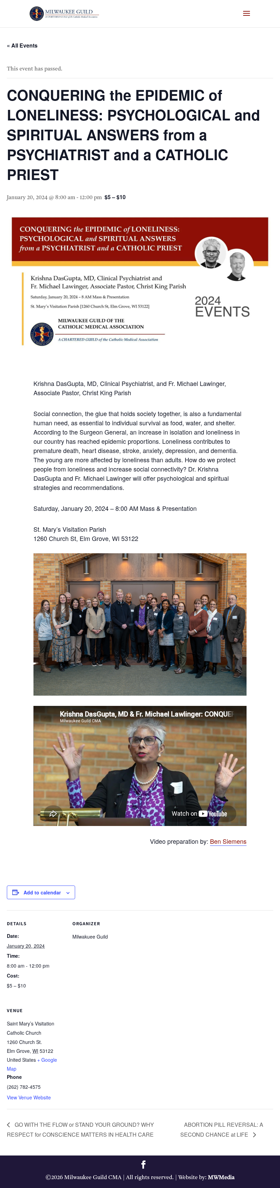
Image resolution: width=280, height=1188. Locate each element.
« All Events (22, 45)
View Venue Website (29, 1097)
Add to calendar (42, 892)
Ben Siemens (228, 841)
